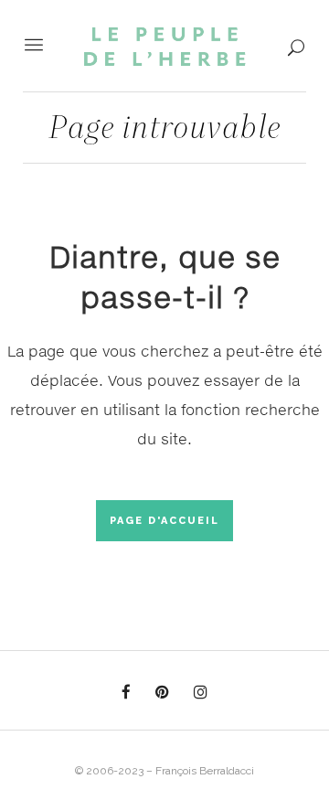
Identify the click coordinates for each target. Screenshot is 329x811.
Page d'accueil (164, 521)
